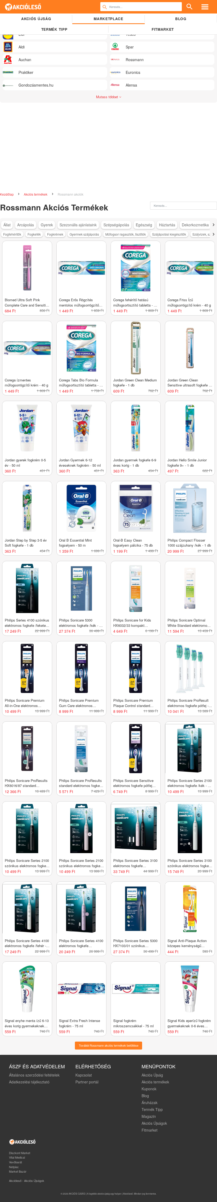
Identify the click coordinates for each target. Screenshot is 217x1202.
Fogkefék (34, 234)
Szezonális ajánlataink (78, 224)
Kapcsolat (83, 1075)
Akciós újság (36, 18)
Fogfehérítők (12, 234)
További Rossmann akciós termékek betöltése (108, 1045)
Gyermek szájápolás (84, 234)
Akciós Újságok (154, 1123)
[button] (213, 225)
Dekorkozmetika (195, 224)
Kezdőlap (7, 194)
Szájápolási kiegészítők (169, 234)
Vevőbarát (15, 1162)
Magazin (149, 1116)
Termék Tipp (152, 1109)
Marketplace (108, 18)
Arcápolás (25, 224)
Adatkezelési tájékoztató (29, 1081)
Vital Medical (17, 1157)
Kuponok (149, 1088)
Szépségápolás (116, 224)
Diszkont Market (19, 1153)
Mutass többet (107, 96)
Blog (181, 18)
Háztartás (167, 224)
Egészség (144, 224)
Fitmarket (163, 29)
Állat (7, 224)
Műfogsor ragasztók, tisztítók (125, 234)
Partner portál (86, 1081)
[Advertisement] (108, 145)
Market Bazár (17, 1171)
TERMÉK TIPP (54, 29)
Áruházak (149, 1102)
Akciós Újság (152, 1075)
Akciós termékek (36, 194)
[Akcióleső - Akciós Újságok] (23, 7)
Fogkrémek (55, 234)
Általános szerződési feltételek (34, 1075)
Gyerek (47, 224)
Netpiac (14, 1167)
